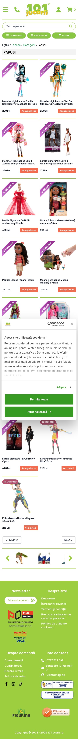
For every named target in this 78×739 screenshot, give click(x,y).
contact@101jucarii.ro (59, 667)
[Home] (38, 10)
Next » (68, 540)
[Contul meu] (58, 9)
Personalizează (37, 411)
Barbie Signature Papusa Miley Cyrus (18, 460)
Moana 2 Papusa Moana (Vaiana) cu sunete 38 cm (57, 221)
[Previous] (7, 558)
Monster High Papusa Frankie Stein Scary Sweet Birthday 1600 (19, 102)
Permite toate (39, 399)
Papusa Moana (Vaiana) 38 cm (18, 280)
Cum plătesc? (13, 665)
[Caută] (71, 26)
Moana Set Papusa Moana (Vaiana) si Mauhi (54, 281)
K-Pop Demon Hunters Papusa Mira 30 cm (56, 460)
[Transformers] (44, 558)
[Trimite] (33, 600)
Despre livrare (14, 671)
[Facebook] (6, 684)
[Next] (70, 558)
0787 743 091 (55, 660)
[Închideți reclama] (72, 324)
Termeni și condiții (53, 609)
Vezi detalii (68, 468)
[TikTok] (20, 684)
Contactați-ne (56, 675)
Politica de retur (15, 676)
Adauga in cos (29, 110)
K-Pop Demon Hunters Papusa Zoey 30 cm (18, 519)
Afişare (61, 387)
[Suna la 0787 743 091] (17, 9)
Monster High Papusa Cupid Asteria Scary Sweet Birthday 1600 (18, 162)
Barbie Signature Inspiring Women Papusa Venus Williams (56, 162)
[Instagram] (13, 684)
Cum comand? (14, 660)
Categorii (29, 45)
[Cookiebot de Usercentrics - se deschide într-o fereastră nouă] (48, 324)
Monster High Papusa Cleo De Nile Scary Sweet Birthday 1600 (56, 102)
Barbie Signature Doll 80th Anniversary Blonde (16, 221)
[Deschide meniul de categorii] (5, 10)
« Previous (12, 540)
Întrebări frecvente (53, 604)
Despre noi (48, 598)
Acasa (17, 45)
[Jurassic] (22, 558)
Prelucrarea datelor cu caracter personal (56, 616)
